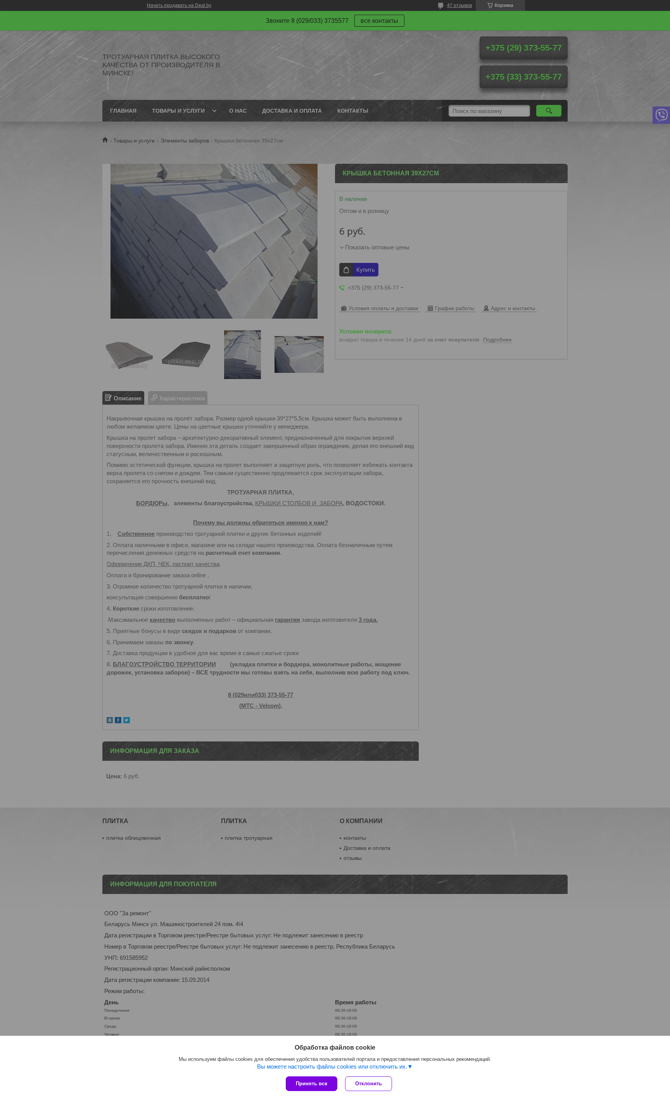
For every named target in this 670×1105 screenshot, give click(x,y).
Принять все (311, 1083)
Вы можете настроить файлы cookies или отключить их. (332, 1066)
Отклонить (368, 1083)
